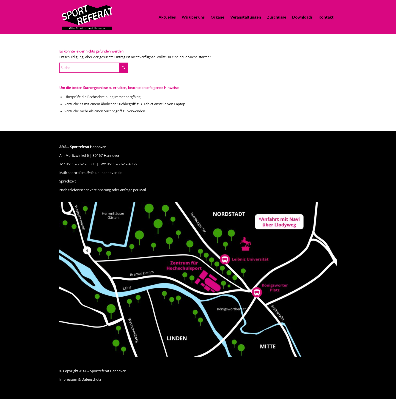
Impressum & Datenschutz (80, 379)
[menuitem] (167, 17)
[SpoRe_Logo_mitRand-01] (87, 17)
